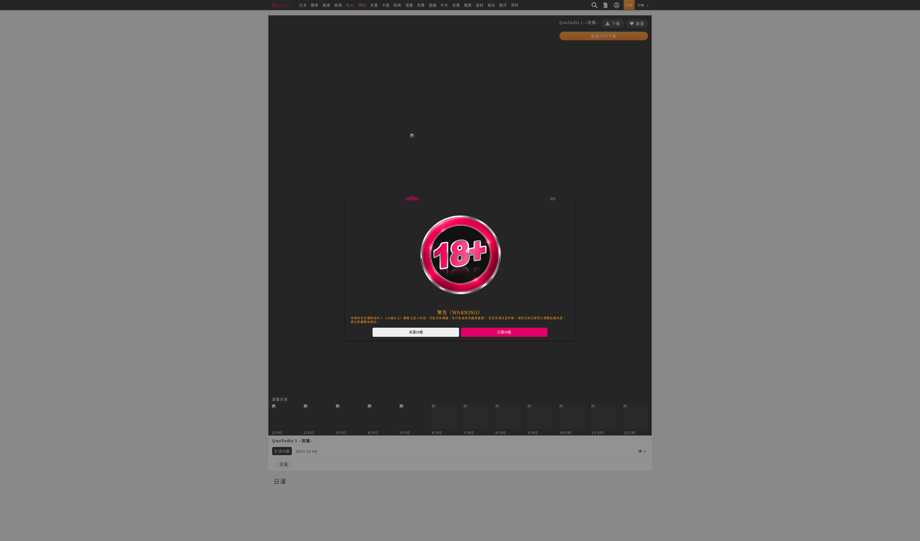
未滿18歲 (416, 332)
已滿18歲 (504, 332)
